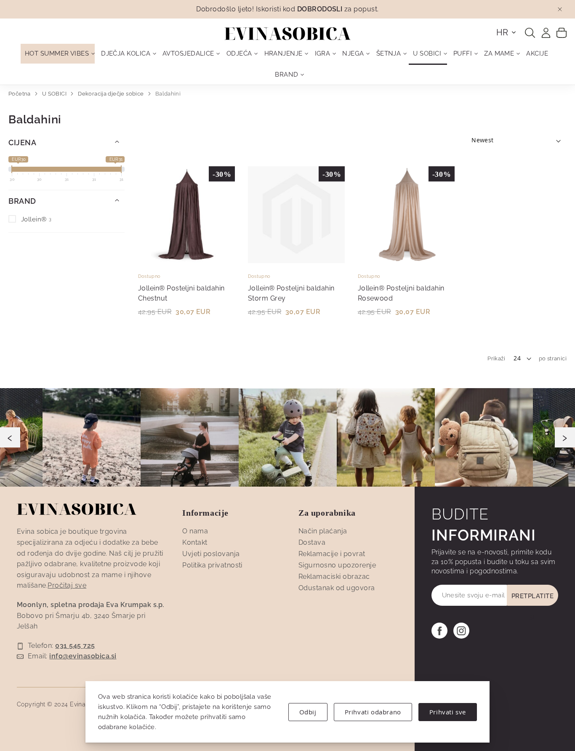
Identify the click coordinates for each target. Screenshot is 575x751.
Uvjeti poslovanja (211, 554)
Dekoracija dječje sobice (111, 94)
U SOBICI (55, 94)
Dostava (311, 542)
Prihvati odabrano (373, 712)
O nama (195, 531)
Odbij (308, 712)
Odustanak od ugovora (336, 588)
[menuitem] (58, 54)
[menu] (287, 64)
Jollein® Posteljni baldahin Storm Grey (291, 293)
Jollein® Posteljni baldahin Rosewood (401, 293)
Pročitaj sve (67, 585)
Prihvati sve (447, 712)
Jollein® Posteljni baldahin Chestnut (181, 293)
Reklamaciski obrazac (334, 577)
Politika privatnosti (212, 565)
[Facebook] (439, 631)
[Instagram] (461, 631)
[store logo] (287, 33)
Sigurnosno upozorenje (337, 565)
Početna (20, 94)
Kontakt (194, 542)
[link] (546, 33)
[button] (506, 32)
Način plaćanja (322, 531)
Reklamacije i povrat (331, 554)
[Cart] (561, 32)
